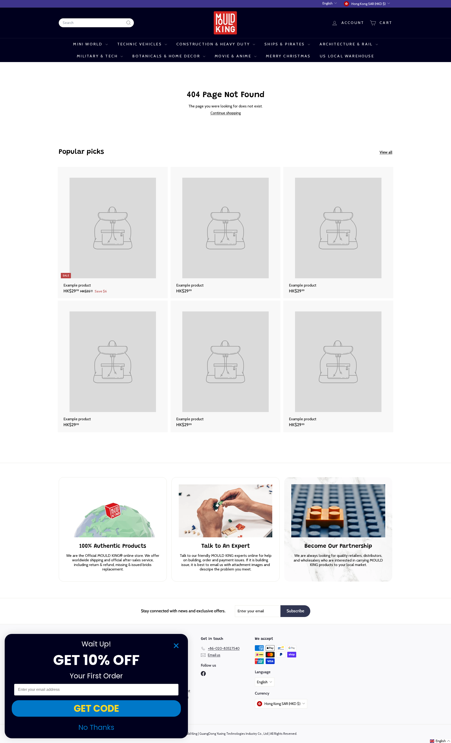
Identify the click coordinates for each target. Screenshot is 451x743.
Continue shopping (225, 113)
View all (386, 152)
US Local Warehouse (347, 56)
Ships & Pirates (285, 44)
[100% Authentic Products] (112, 510)
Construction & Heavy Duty (214, 44)
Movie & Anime (234, 56)
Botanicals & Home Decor (167, 56)
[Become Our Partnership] (338, 510)
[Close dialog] (176, 645)
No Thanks (96, 727)
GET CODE (96, 708)
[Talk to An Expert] (225, 510)
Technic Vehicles (140, 44)
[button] (440, 741)
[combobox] (96, 22)
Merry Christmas (288, 56)
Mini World (88, 44)
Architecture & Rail (346, 44)
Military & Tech (98, 56)
